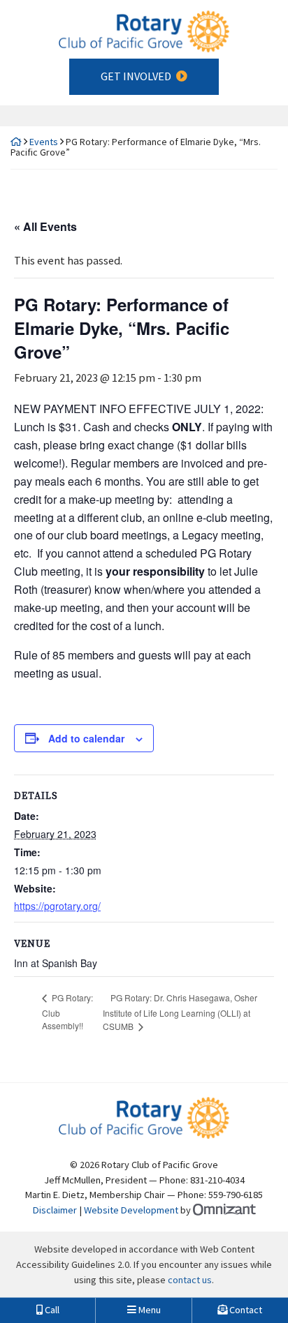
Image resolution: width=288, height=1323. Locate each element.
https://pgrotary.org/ (57, 906)
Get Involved (136, 76)
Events (43, 141)
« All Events (45, 226)
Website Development (131, 1210)
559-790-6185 (235, 1194)
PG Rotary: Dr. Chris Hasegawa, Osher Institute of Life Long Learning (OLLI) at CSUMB (180, 1012)
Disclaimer (55, 1210)
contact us (190, 1279)
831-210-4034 (217, 1180)
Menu (148, 1309)
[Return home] (16, 141)
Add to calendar (86, 738)
